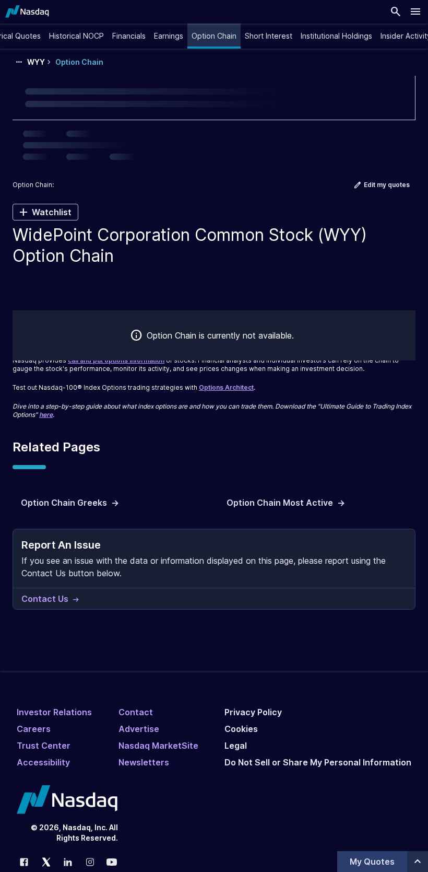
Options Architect (226, 387)
